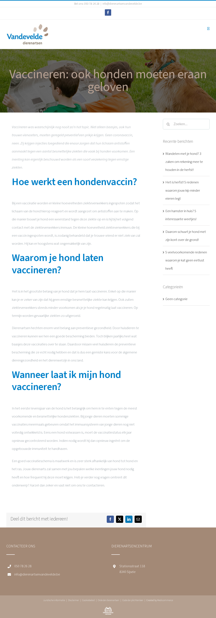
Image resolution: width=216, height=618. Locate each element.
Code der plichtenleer (132, 600)
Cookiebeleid (88, 600)
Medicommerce (165, 600)
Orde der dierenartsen (108, 600)
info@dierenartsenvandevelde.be (122, 4)
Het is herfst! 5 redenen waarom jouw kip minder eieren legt (182, 190)
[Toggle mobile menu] (208, 28)
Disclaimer (73, 600)
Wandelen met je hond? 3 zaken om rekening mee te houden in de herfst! (184, 162)
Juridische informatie (54, 600)
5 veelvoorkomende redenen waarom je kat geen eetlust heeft (186, 260)
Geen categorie (176, 299)
